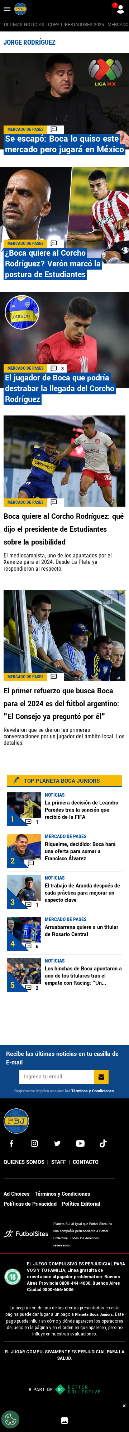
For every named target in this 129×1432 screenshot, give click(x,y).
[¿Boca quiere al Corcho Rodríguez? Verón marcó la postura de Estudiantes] (64, 215)
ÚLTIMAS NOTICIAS (24, 24)
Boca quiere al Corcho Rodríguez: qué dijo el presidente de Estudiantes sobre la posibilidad (64, 529)
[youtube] (80, 1143)
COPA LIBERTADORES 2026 (76, 24)
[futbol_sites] (26, 1234)
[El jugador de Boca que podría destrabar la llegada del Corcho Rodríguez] (64, 340)
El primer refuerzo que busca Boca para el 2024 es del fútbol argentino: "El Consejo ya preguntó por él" (61, 704)
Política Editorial (81, 1204)
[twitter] (57, 1143)
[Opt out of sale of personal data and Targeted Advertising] (10, 1419)
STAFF (58, 1162)
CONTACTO (86, 1162)
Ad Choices (16, 1194)
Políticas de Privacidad (30, 1204)
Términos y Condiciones (92, 1091)
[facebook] (11, 1143)
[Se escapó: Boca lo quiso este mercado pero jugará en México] (64, 101)
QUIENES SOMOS (24, 1162)
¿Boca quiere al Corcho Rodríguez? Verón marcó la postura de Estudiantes (53, 263)
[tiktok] (103, 1143)
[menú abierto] (7, 9)
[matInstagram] (34, 1143)
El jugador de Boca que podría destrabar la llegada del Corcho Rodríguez (59, 388)
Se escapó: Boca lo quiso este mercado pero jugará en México (64, 144)
